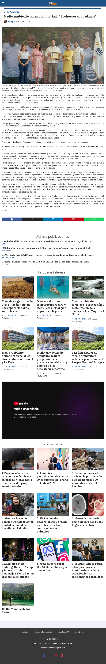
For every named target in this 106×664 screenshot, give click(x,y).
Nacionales (6, 250)
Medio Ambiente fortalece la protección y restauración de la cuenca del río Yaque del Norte (88, 308)
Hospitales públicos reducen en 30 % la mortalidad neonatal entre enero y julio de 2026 (47, 241)
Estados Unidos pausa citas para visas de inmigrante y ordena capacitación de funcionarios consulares (87, 570)
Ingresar (80, 632)
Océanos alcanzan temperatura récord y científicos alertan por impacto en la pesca (51, 306)
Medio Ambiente (11, 12)
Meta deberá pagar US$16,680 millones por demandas (52, 567)
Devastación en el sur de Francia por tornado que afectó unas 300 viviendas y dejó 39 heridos (87, 480)
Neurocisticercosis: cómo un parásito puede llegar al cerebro (87, 522)
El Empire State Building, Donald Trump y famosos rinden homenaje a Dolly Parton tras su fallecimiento (18, 570)
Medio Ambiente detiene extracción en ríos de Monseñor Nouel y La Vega (17, 357)
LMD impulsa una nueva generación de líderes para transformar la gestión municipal (46, 248)
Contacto (26, 632)
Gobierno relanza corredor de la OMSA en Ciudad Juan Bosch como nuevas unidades (45, 262)
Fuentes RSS (63, 632)
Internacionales (8, 257)
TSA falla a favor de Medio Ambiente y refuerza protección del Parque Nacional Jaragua (88, 357)
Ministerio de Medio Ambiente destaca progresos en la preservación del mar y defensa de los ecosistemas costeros (52, 361)
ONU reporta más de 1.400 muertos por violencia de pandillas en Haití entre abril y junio (48, 255)
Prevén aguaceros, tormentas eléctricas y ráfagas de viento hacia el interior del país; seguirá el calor (17, 480)
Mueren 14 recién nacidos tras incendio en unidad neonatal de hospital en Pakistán (18, 523)
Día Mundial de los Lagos (16, 610)
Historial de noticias (43, 632)
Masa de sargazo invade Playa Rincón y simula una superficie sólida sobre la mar (17, 306)
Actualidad (6, 264)
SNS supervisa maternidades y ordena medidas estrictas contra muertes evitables (52, 525)
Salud (4, 244)
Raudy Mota (13, 21)
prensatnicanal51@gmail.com (53, 648)
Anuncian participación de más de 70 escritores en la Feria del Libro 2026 (52, 478)
